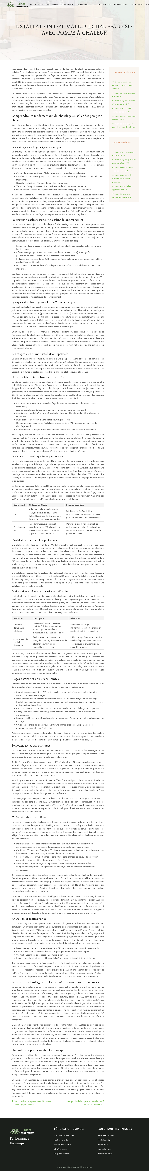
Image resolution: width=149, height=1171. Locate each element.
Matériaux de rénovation (88, 5)
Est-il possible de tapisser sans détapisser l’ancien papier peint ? (32, 1103)
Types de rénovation (39, 5)
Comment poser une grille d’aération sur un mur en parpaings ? (122, 178)
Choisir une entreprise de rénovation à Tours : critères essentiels (122, 85)
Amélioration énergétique (115, 5)
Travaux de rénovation (62, 5)
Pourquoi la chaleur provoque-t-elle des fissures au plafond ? (84, 1103)
